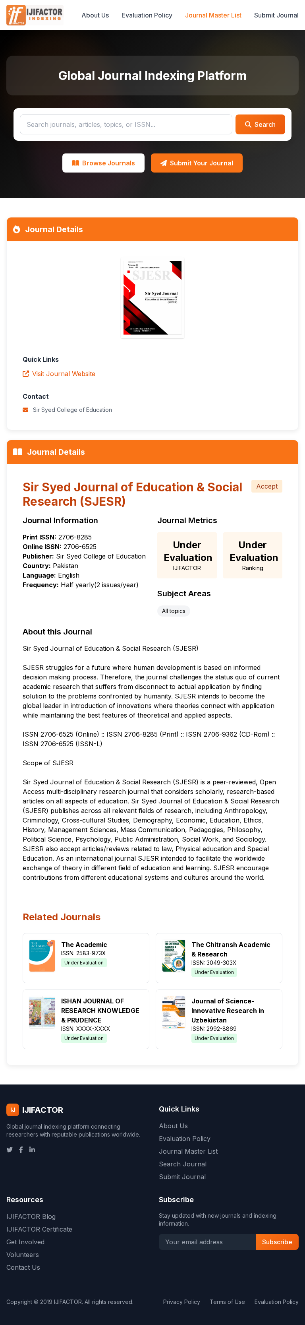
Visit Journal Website (63, 374)
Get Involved (25, 1242)
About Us (95, 15)
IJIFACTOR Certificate (39, 1229)
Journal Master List (213, 15)
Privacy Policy (181, 1301)
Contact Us (23, 1267)
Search (265, 124)
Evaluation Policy (147, 15)
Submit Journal (276, 15)
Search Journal (183, 1164)
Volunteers (22, 1255)
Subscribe (277, 1242)
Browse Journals (108, 163)
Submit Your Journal (201, 163)
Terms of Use (227, 1301)
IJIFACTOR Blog (31, 1216)
